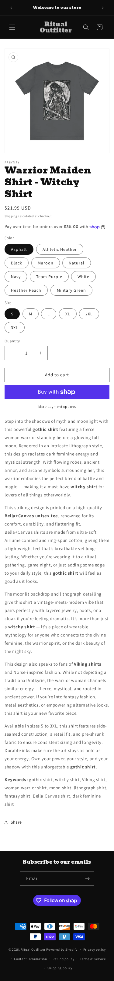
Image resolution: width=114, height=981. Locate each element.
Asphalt (19, 249)
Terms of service (92, 959)
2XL (89, 314)
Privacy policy (94, 949)
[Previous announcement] (11, 8)
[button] (12, 27)
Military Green (71, 290)
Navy (16, 276)
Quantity (12, 341)
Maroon (46, 263)
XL (67, 314)
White (83, 276)
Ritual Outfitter (33, 949)
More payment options (57, 406)
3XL (14, 327)
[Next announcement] (102, 8)
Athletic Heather (60, 249)
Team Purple (49, 276)
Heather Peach (26, 290)
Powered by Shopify (62, 949)
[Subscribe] (87, 879)
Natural (77, 263)
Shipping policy (60, 968)
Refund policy (63, 959)
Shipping (11, 216)
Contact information (30, 959)
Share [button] (16, 822)
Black (16, 263)
